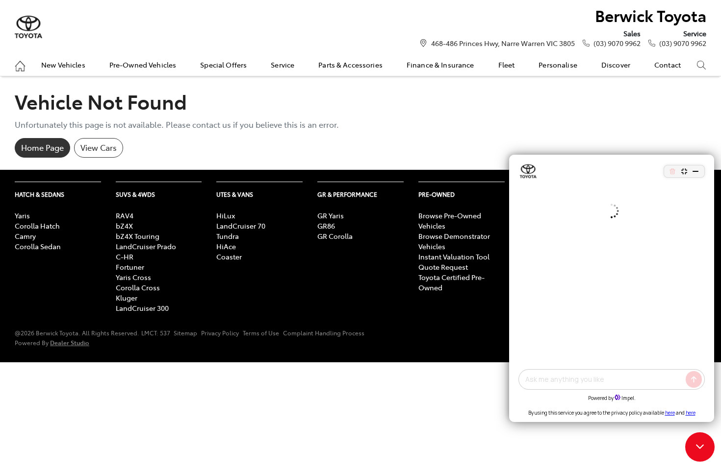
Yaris (22, 215)
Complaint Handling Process (323, 333)
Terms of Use (261, 333)
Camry (25, 236)
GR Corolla (335, 236)
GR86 (326, 226)
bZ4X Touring (137, 236)
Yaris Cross (133, 277)
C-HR (124, 256)
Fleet (506, 65)
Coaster (229, 256)
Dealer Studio (69, 342)
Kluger (126, 298)
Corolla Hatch (37, 226)
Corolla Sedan (38, 246)
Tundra (227, 236)
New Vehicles (63, 65)
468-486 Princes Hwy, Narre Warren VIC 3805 (503, 43)
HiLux (225, 215)
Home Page (42, 147)
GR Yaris (330, 215)
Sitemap (185, 333)
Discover (615, 65)
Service (282, 65)
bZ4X (124, 226)
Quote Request (443, 267)
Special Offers (223, 65)
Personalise (558, 65)
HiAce (226, 246)
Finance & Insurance (440, 65)
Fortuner (130, 267)
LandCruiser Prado (146, 246)
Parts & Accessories (350, 65)
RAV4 (124, 215)
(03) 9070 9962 (617, 43)
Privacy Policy (220, 333)
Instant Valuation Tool (453, 256)
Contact (667, 65)
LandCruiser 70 (240, 226)
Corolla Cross (138, 287)
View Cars (98, 147)
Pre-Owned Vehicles (143, 65)
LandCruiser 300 (142, 308)
